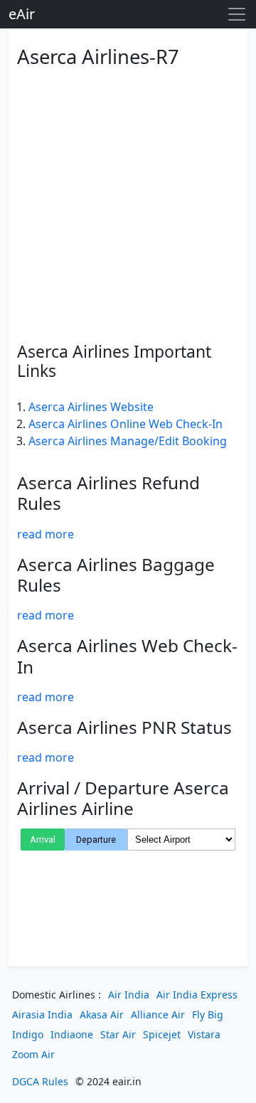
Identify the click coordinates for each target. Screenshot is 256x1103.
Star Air (118, 1034)
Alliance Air (158, 1014)
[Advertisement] (128, 203)
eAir (22, 13)
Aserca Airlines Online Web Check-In (125, 424)
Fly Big (207, 1014)
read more (45, 534)
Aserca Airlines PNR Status (124, 727)
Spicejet (162, 1034)
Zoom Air (33, 1054)
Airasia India (42, 1014)
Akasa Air (102, 1014)
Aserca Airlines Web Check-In (127, 656)
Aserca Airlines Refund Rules (108, 493)
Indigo (27, 1034)
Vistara (204, 1034)
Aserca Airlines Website (91, 407)
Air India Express (197, 994)
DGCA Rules (40, 1081)
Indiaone (71, 1034)
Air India (128, 994)
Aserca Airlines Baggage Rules (116, 575)
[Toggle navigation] (236, 14)
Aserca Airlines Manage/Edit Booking (127, 441)
